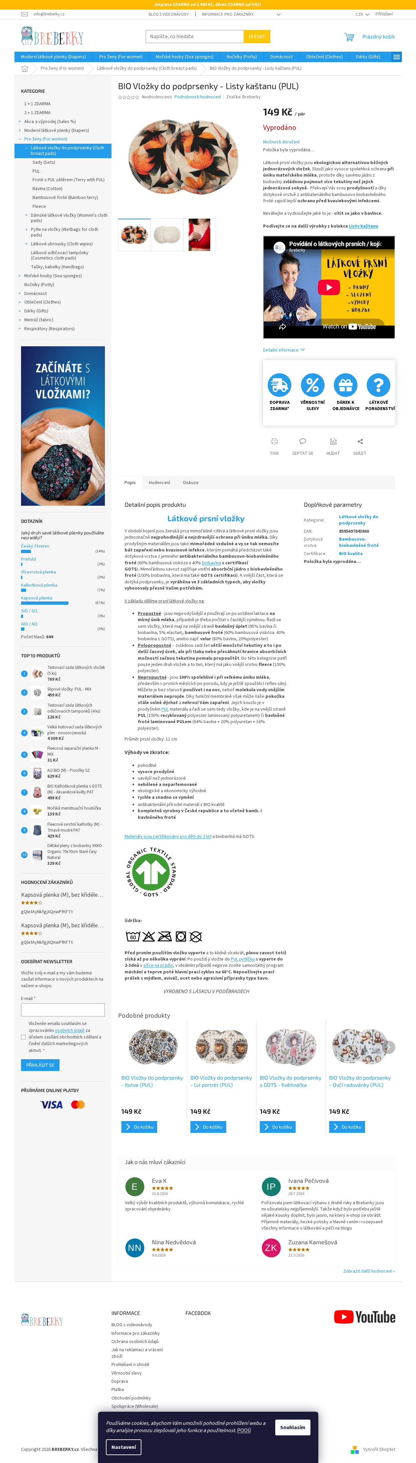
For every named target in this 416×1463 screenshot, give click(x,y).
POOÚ (244, 1430)
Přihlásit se (40, 1065)
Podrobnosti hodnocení (198, 97)
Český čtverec (35, 546)
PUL (36, 171)
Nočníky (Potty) (39, 284)
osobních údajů (70, 1030)
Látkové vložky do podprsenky (359, 520)
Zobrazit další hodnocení (367, 1271)
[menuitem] (53, 57)
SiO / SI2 (29, 611)
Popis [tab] (130, 482)
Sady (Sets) (44, 162)
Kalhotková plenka (39, 585)
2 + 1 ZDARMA (37, 113)
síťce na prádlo (158, 965)
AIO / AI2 (29, 624)
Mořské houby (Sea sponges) (53, 276)
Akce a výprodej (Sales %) (50, 121)
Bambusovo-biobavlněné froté (359, 542)
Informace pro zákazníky (228, 14)
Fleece (39, 206)
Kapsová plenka (36, 598)
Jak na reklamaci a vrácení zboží (137, 1353)
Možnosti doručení (281, 142)
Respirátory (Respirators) (49, 329)
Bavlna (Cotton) (47, 188)
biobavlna (211, 563)
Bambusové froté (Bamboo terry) (65, 197)
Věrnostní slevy (126, 1373)
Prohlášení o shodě (130, 1364)
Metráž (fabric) (38, 320)
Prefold (28, 559)
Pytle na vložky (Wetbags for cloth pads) (64, 232)
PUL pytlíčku (243, 959)
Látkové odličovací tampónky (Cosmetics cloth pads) (59, 256)
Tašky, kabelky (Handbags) (57, 267)
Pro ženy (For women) (45, 139)
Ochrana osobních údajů (135, 1341)
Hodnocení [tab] (159, 482)
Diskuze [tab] (191, 482)
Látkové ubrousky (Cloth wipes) (62, 244)
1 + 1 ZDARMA (37, 104)
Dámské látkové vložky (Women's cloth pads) (69, 218)
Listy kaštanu (363, 226)
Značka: (243, 97)
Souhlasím (293, 1427)
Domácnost (35, 293)
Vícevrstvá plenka (38, 572)
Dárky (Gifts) (36, 311)
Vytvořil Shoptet (379, 1449)
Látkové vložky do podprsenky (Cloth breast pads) (67, 151)
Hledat (257, 36)
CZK (359, 14)
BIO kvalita (351, 553)
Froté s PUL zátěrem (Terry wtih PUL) (69, 180)
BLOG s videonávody (169, 14)
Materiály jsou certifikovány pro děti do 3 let (168, 836)
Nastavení (123, 1447)
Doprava (119, 1381)
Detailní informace (281, 350)
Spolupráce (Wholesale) (134, 1406)
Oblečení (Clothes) (42, 302)
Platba (117, 1389)
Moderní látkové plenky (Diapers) (56, 130)
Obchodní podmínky (131, 1398)
